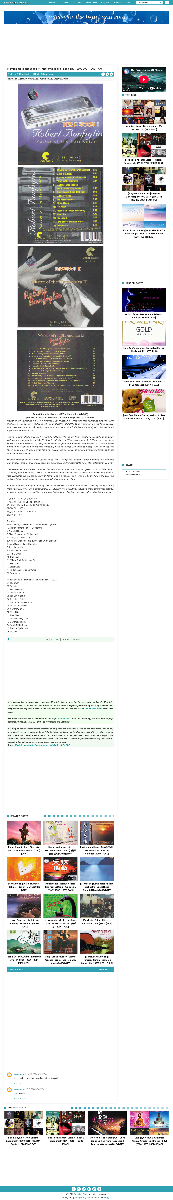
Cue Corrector (41, 745)
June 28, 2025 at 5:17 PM (36, 1074)
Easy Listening (19, 79)
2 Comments (47, 74)
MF (46, 639)
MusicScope (20, 745)
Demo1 (65, 639)
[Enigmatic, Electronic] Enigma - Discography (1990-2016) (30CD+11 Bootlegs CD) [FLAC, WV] (144, 196)
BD (52, 639)
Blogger (107, 1197)
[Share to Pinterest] (107, 74)
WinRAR (54, 745)
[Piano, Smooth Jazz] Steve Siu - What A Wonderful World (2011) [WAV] (24, 850)
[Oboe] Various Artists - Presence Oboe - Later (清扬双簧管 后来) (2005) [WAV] (60, 850)
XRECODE (65, 745)
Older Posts (105, 969)
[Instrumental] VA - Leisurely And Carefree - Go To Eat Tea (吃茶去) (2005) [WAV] (60, 923)
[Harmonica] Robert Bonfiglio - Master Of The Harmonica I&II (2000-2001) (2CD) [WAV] (55, 68)
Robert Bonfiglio (60, 79)
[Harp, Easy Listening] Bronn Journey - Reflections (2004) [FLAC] (24, 923)
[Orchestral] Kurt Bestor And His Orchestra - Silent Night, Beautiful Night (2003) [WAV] (96, 887)
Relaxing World (81, 1194)
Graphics (105, 2)
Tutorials (117, 2)
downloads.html (93, 709)
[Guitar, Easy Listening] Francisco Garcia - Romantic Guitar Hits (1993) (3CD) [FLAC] (97, 960)
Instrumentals (45, 79)
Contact (128, 2)
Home (52, 2)
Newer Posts (16, 969)
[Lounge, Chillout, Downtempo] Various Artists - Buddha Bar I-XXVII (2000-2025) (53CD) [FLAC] (149, 1141)
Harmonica (33, 79)
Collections (77, 2)
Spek (30, 745)
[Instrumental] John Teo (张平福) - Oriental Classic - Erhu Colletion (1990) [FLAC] (96, 850)
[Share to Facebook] (103, 74)
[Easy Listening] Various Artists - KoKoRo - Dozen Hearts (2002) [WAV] (24, 887)
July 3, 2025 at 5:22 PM (35, 1089)
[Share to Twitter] (111, 74)
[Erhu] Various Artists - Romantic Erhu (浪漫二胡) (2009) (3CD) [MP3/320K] (24, 960)
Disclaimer (63, 2)
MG (57, 639)
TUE (19, 74)
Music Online (91, 2)
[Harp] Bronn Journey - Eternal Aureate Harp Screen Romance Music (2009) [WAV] (60, 960)
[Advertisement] (86, 44)
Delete (23, 1084)
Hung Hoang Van (82, 1197)
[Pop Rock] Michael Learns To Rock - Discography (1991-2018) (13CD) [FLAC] (65, 1141)
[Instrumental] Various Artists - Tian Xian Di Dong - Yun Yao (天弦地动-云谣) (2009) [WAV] (60, 887)
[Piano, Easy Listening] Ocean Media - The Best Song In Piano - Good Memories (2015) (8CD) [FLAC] (144, 233)
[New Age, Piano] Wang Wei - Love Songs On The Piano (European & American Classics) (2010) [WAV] (107, 1141)
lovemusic (19, 1074)
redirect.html (64, 718)
